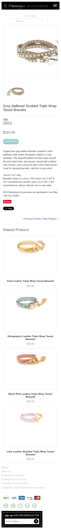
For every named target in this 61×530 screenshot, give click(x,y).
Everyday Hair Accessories (15, 483)
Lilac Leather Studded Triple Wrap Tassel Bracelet (30, 453)
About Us (6, 471)
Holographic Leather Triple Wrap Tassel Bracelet (30, 337)
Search (5, 467)
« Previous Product (32, 218)
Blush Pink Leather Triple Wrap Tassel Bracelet (30, 395)
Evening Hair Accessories (14, 479)
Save (8, 201)
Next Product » (50, 218)
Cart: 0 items (30, 16)
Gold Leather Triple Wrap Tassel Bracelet (30, 281)
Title (5, 119)
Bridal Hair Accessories (13, 475)
